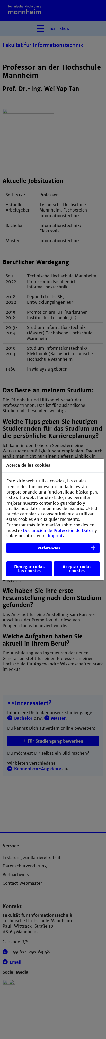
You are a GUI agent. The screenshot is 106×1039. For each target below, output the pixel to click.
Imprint (55, 536)
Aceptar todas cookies (77, 569)
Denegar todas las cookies (29, 569)
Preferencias (49, 548)
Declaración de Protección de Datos (58, 530)
